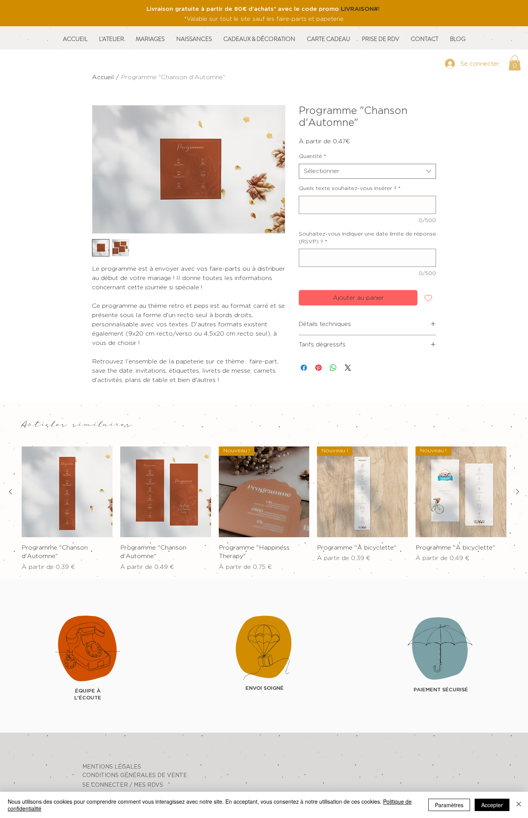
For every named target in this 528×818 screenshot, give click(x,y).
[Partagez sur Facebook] (303, 367)
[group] (264, 509)
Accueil (103, 77)
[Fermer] (518, 805)
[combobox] (367, 171)
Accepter (492, 805)
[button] (514, 62)
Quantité (312, 156)
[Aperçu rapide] (67, 491)
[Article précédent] (10, 491)
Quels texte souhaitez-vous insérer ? (350, 188)
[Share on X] (348, 367)
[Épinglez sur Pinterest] (318, 367)
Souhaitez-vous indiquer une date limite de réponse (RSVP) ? (367, 237)
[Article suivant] (517, 491)
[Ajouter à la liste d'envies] (428, 297)
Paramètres (449, 805)
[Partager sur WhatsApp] (333, 367)
